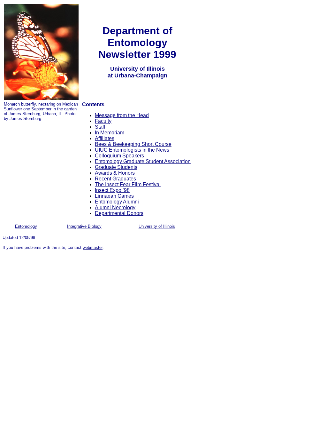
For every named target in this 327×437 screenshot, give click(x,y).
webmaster (93, 247)
